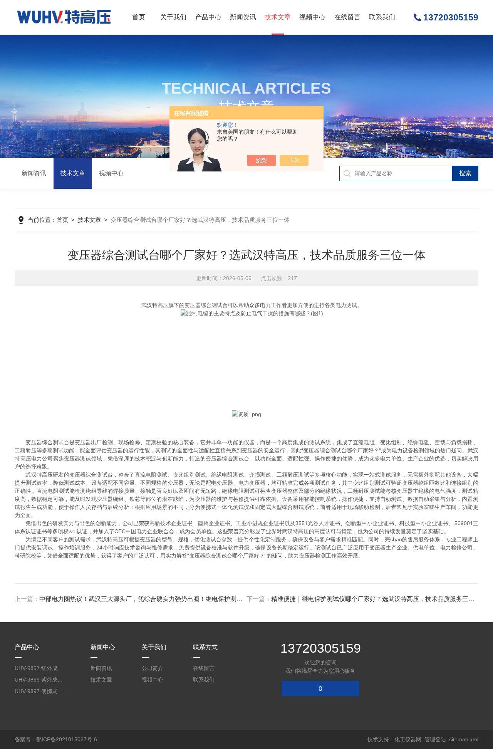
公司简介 (152, 668)
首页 (138, 17)
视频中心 (312, 17)
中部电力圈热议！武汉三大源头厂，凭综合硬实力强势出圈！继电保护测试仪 (144, 599)
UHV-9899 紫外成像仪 (41, 680)
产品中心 (208, 17)
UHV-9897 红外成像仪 (41, 668)
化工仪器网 (407, 739)
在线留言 (347, 17)
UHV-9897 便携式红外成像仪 (41, 691)
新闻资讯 (243, 17)
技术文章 (278, 17)
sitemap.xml (463, 739)
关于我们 (173, 17)
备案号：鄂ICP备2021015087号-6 (56, 739)
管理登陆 (435, 739)
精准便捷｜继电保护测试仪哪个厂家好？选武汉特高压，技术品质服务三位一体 (379, 599)
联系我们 (382, 17)
